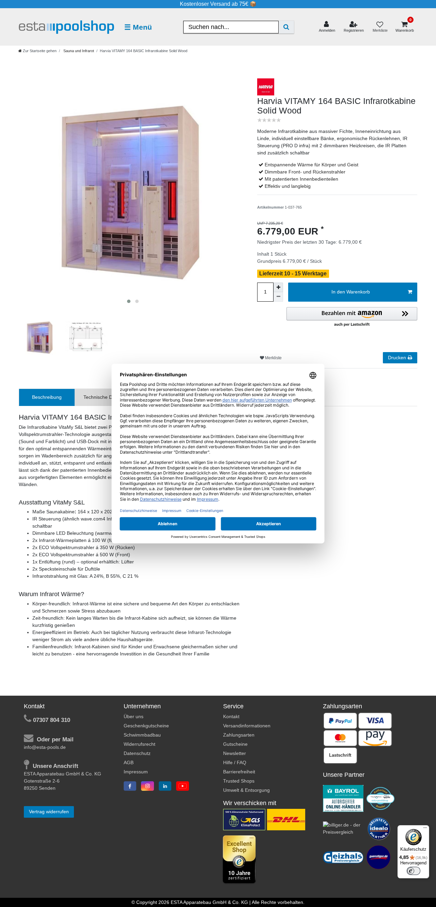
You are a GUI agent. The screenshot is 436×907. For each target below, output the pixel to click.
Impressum (136, 771)
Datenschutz (137, 753)
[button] (351, 317)
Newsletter (234, 753)
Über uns (133, 716)
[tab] (47, 397)
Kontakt (231, 716)
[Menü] (425, 829)
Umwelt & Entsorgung (246, 790)
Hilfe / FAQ (234, 762)
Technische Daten (102, 397)
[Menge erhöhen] (278, 287)
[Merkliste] (380, 27)
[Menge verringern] (278, 297)
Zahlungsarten (238, 735)
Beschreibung (47, 397)
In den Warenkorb (350, 291)
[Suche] (286, 27)
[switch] (413, 871)
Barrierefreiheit (239, 771)
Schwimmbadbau (142, 735)
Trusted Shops (238, 781)
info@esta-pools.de (45, 747)
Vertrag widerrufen (49, 811)
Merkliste (273, 358)
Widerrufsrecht (139, 744)
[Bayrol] (343, 798)
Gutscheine (235, 744)
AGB (129, 762)
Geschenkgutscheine (146, 725)
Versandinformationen (246, 725)
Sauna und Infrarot (78, 51)
